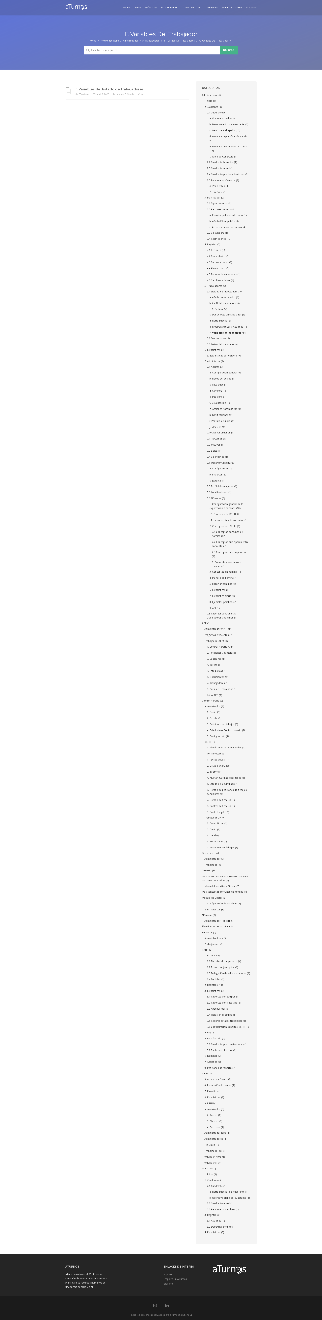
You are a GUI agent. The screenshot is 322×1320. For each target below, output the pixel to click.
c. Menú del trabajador (222, 130)
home (93, 40)
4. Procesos (213, 1127)
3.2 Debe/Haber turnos (220, 1226)
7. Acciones (210, 1061)
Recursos (207, 932)
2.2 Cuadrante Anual (218, 1203)
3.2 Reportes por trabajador (222, 1002)
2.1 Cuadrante (215, 112)
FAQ (200, 7)
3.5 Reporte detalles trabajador (224, 1020)
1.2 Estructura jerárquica (221, 967)
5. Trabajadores (150, 40)
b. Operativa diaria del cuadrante (227, 1197)
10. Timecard (214, 753)
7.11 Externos (214, 438)
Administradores (213, 938)
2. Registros (211, 984)
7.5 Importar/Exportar (219, 462)
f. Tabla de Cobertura (221, 156)
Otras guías (169, 7)
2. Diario (212, 829)
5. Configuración (216, 736)
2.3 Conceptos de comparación (229, 552)
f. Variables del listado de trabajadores (109, 89)
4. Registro (210, 244)
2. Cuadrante (211, 1180)
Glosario (188, 7)
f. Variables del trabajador (226, 332)
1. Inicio (208, 1174)
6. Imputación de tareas (217, 1085)
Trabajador (210, 864)
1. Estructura (211, 955)
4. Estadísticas (212, 1232)
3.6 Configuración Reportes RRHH (226, 1026)
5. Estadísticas (215, 670)
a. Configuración (218, 468)
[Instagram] (155, 1306)
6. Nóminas (210, 1055)
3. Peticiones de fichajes (220, 724)
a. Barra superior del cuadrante (227, 1191)
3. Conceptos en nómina (223, 571)
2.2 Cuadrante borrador (220, 162)
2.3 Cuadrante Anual (218, 168)
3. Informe (213, 771)
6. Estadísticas (212, 349)
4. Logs (208, 1032)
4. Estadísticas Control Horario (224, 730)
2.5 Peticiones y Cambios (221, 180)
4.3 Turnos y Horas (217, 262)
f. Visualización (217, 402)
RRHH (207, 741)
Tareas (206, 1073)
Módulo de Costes (212, 897)
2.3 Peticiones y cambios (221, 1209)
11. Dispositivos (216, 759)
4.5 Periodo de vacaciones (222, 274)
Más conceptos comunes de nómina (222, 891)
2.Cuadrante (211, 106)
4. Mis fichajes (215, 841)
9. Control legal (215, 812)
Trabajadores (212, 944)
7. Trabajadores (216, 683)
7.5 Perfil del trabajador (220, 486)
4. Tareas (212, 664)
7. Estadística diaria (220, 595)
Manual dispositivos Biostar (220, 886)
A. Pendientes (217, 186)
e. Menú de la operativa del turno (228, 146)
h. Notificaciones (218, 414)
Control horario (210, 700)
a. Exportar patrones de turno (226, 215)
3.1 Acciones (214, 1220)
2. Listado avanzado (218, 765)
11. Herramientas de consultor (226, 520)
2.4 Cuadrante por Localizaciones (226, 174)
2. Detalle (212, 718)
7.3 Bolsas (213, 450)
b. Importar (215, 474)
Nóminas (207, 915)
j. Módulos (215, 427)
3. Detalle (212, 835)
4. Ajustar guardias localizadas (224, 777)
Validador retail (212, 1156)
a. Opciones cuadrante (222, 118)
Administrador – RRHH (217, 920)
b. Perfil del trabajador (222, 303)
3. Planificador (212, 197)
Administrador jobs (215, 1132)
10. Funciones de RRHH (222, 514)
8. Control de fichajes (219, 806)
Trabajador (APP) (214, 641)
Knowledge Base (109, 40)
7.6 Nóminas (214, 498)
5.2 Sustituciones (216, 338)
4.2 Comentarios (216, 256)
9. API (212, 608)
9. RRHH (209, 1103)
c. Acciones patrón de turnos (225, 227)
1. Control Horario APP (220, 646)
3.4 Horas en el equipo (219, 1014)
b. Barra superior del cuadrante (227, 124)
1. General (217, 309)
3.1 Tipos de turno (217, 203)
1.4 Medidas (214, 979)
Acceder (251, 7)
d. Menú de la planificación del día (228, 136)
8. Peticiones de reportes (218, 1067)
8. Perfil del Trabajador (220, 689)
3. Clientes (213, 1121)
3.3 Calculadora (215, 232)
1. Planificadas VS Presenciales (224, 747)
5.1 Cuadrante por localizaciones (225, 1044)
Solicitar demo (232, 7)
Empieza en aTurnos (175, 1279)
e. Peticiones (216, 396)
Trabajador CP (212, 817)
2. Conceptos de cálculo (222, 526)
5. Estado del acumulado (221, 783)
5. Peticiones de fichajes (220, 847)
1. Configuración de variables (220, 903)
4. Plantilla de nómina (221, 577)
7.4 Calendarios (215, 456)
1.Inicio (208, 100)
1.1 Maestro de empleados (222, 961)
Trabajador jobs (213, 1150)
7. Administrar (212, 361)
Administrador (130, 40)
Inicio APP (212, 695)
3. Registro (210, 1214)
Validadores (211, 1163)
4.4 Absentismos (216, 268)
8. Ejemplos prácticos (221, 602)
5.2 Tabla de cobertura (220, 1050)
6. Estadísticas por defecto (222, 355)
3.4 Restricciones (216, 238)
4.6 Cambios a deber (218, 280)
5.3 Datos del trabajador (221, 344)
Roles (137, 7)
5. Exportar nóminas (220, 583)
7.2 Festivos (214, 444)
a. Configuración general (223, 372)
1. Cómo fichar (215, 823)
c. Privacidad (216, 384)
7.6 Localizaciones (217, 492)
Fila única (209, 1144)
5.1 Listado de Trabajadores (179, 40)
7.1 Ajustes (213, 366)
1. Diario (212, 712)
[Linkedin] (167, 1306)
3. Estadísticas (212, 990)
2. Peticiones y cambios (220, 652)
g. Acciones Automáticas (223, 408)
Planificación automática (216, 926)
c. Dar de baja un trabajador (225, 314)
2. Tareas (212, 1115)
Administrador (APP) (215, 628)
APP (204, 623)
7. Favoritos (211, 1091)
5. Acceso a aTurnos (216, 1079)
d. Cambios (215, 390)
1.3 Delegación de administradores (226, 973)
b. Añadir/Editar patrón (222, 221)
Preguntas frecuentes (216, 634)
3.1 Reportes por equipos (221, 996)
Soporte (212, 7)
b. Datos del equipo (220, 378)
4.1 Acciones (214, 250)
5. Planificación (212, 1038)
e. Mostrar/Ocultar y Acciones (226, 326)
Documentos (209, 853)
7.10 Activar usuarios (218, 432)
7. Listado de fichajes (219, 800)
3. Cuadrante (214, 658)
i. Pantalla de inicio (219, 421)
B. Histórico (216, 192)
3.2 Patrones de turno (219, 209)
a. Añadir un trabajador (222, 297)
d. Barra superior (218, 320)
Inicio (126, 7)
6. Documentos (215, 676)
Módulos (151, 7)
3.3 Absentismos (216, 1008)
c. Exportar (215, 480)
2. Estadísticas (212, 909)
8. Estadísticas (212, 1097)
